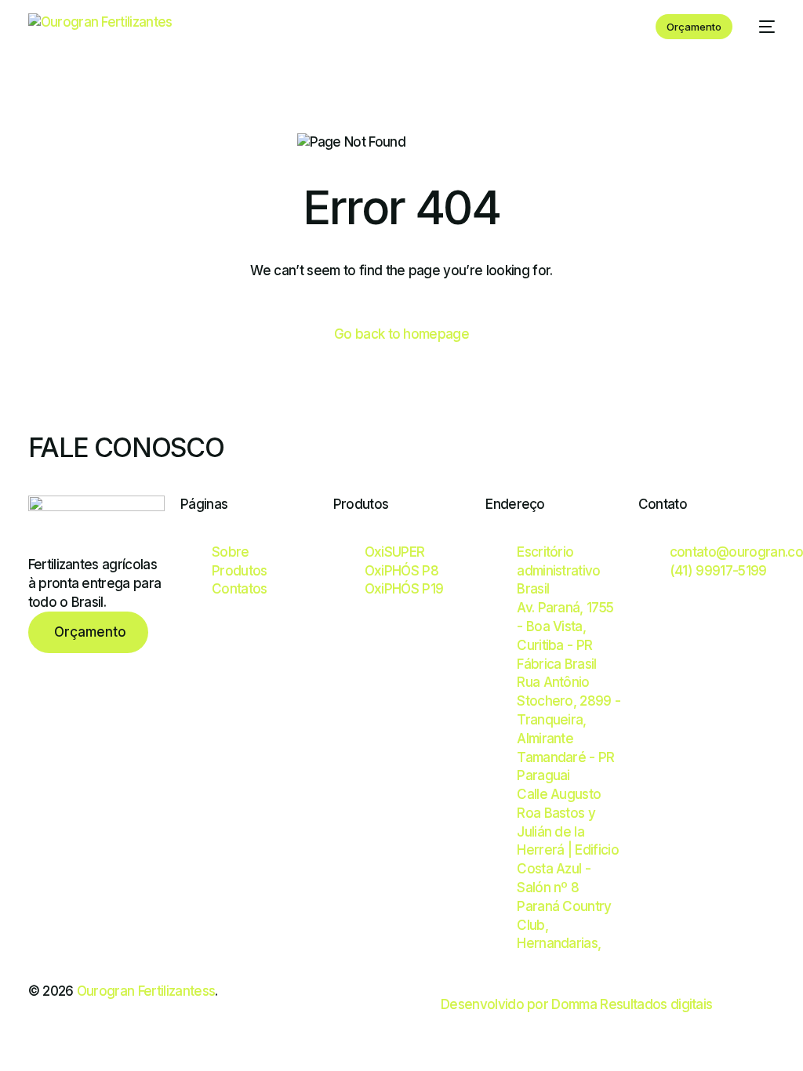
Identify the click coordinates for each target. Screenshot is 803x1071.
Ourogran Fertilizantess (146, 991)
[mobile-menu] (761, 26)
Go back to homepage (401, 334)
